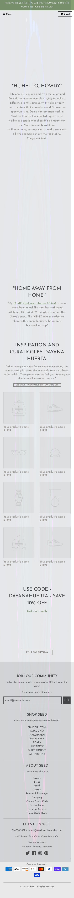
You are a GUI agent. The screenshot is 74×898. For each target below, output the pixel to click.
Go (66, 700)
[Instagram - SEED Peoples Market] (40, 853)
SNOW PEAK (37, 738)
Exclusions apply (37, 611)
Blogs (37, 782)
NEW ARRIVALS (37, 727)
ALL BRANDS (37, 754)
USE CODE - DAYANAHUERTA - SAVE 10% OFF (37, 385)
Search (37, 785)
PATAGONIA (37, 731)
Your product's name (16, 427)
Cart (67, 14)
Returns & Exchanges (37, 793)
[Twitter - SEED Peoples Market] (28, 853)
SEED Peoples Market (42, 887)
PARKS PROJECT (37, 750)
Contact (37, 789)
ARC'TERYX (37, 746)
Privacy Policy (37, 805)
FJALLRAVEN (37, 735)
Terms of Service (37, 809)
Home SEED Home (37, 813)
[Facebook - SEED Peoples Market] (34, 853)
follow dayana (37, 652)
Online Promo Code (37, 801)
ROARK (37, 742)
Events (37, 778)
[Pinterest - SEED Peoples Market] (46, 853)
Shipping (37, 797)
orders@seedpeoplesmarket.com (45, 830)
